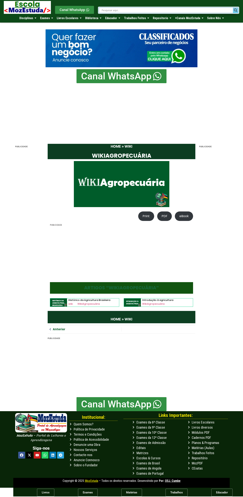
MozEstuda (91, 481)
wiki (70, 304)
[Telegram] (60, 455)
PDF (164, 216)
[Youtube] (37, 455)
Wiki (128, 146)
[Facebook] (21, 455)
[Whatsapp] (45, 455)
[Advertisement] (121, 111)
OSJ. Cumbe (173, 481)
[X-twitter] (29, 455)
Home (116, 146)
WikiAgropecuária (88, 304)
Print (146, 216)
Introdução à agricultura (157, 300)
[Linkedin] (52, 455)
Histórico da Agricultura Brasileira (89, 300)
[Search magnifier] (235, 10)
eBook (184, 216)
